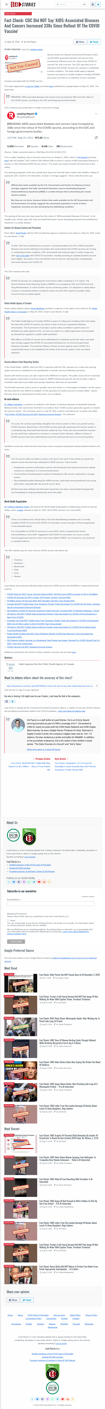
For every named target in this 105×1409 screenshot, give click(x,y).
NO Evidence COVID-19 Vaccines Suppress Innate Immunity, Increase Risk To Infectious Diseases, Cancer (53, 611)
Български (16, 1324)
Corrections (51, 1318)
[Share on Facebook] (7, 701)
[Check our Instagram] (24, 882)
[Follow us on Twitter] (34, 882)
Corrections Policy (33, 1318)
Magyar (52, 1324)
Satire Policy (75, 1315)
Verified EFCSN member (19, 868)
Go (84, 4)
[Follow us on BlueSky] (14, 882)
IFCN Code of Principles (38, 1315)
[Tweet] (98, 4)
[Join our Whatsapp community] (29, 882)
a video (20, 510)
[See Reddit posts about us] (44, 882)
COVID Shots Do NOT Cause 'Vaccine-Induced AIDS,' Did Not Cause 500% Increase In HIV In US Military (52, 594)
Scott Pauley (21, 233)
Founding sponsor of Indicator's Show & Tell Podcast (32, 871)
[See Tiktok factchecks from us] (9, 882)
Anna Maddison (38, 308)
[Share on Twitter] (12, 701)
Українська (52, 1327)
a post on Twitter (32, 86)
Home (10, 1315)
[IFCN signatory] (52, 1372)
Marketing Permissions (17, 914)
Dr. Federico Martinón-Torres (16, 507)
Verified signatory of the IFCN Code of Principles (30, 865)
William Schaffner (13, 404)
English (29, 1324)
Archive (64, 1318)
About (20, 1315)
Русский (76, 1324)
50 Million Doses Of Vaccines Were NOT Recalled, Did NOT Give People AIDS (41, 601)
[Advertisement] (52, 794)
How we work (59, 1315)
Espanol (40, 1324)
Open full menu (6, 4)
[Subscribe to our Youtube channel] (39, 882)
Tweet (95, 42)
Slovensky (89, 1324)
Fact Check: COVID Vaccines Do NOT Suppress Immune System (33, 414)
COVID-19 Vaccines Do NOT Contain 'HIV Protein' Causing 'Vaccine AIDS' (39, 597)
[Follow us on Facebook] (19, 882)
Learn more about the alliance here (71, 711)
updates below (36, 49)
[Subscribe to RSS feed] (49, 882)
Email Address (14, 899)
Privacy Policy (91, 1315)
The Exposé (82, 157)
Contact (76, 1318)
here (51, 86)
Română (64, 1324)
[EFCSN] (52, 1388)
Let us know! (29, 857)
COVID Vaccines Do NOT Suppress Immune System (29, 647)
